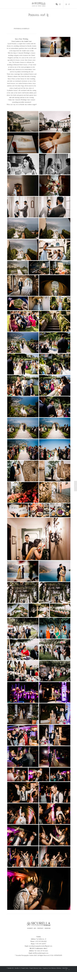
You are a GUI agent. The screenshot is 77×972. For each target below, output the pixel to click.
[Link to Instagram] (66, 4)
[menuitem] (56, 4)
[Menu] (60, 4)
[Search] (56, 4)
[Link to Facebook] (69, 4)
